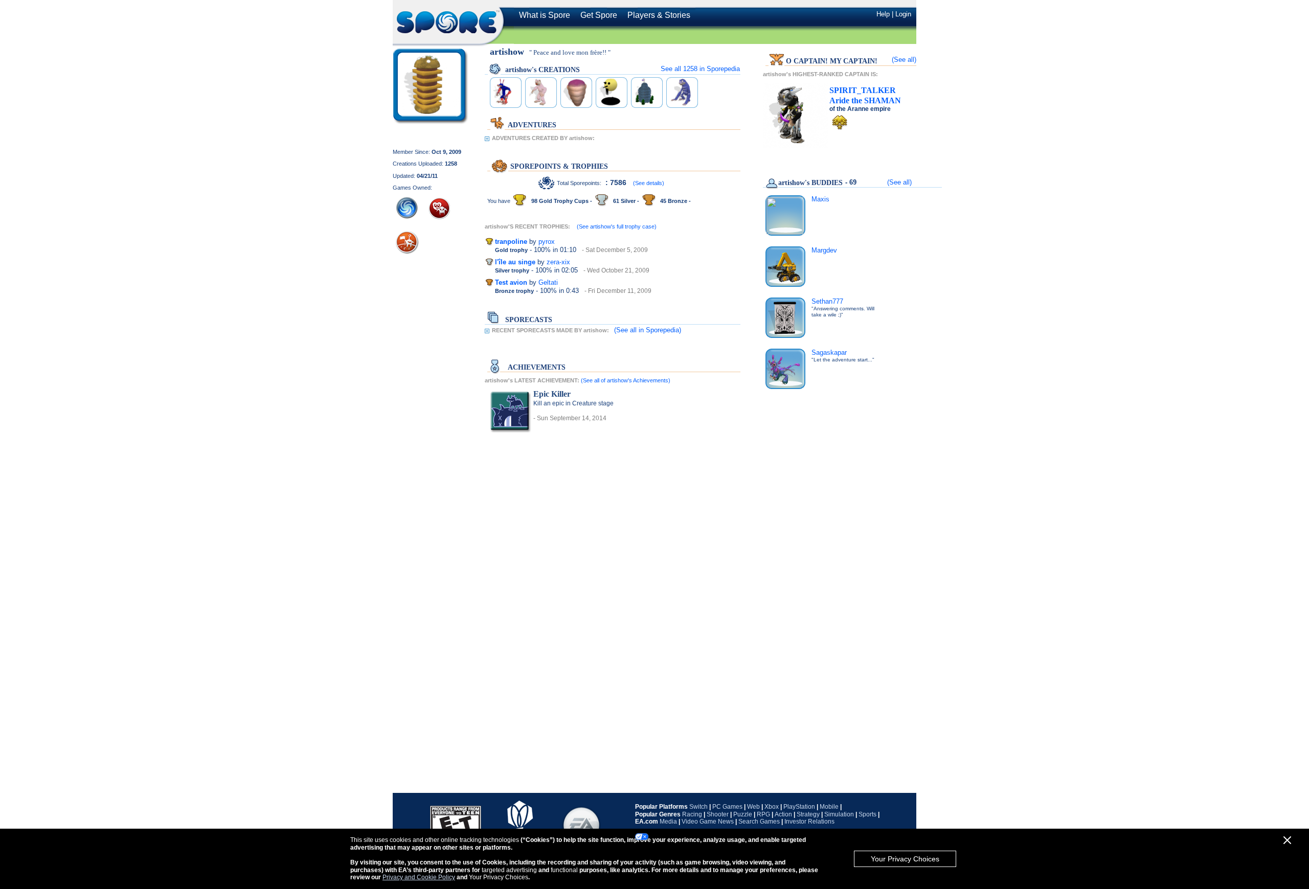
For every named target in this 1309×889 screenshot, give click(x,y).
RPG (763, 814)
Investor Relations (809, 821)
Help (883, 14)
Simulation (839, 814)
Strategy (808, 814)
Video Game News (708, 821)
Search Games (759, 821)
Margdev (824, 250)
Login (903, 14)
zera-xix (558, 262)
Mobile (829, 806)
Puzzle (742, 814)
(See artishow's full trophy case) (617, 226)
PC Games (727, 806)
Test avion (511, 282)
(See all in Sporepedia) (647, 330)
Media (668, 821)
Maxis (820, 199)
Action (783, 814)
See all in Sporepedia (700, 69)
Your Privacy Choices (905, 859)
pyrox (546, 241)
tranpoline (511, 241)
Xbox (771, 806)
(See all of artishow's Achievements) (625, 380)
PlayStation (799, 806)
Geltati (548, 282)
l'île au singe (515, 262)
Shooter (718, 814)
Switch (698, 806)
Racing (692, 814)
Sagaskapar (829, 352)
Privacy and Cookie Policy (418, 877)
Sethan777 (827, 301)
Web (753, 806)
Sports (867, 814)
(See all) (904, 59)
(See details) (648, 183)
